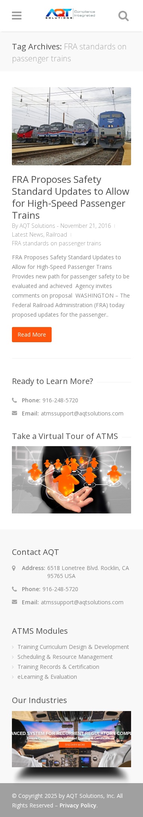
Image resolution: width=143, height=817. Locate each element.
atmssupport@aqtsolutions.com (82, 413)
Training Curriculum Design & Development (73, 646)
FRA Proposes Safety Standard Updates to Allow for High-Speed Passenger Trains (70, 196)
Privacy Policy (78, 805)
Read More (31, 334)
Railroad (56, 234)
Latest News (27, 234)
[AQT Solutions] (70, 15)
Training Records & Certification (58, 666)
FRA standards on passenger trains (56, 243)
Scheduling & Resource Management (65, 656)
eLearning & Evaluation (47, 676)
